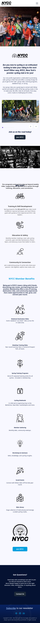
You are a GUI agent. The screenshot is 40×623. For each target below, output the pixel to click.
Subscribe (11, 608)
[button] (37, 3)
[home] (6, 3)
